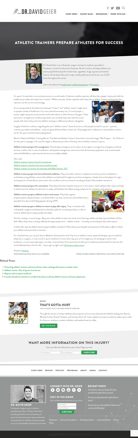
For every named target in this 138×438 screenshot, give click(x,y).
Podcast (60, 370)
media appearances (80, 84)
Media (93, 370)
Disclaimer (53, 419)
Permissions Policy (87, 419)
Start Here (71, 14)
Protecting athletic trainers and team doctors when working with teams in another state (41, 267)
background (66, 84)
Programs (72, 370)
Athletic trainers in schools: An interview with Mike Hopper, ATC (41, 168)
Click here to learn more (74, 245)
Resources (101, 14)
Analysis (25, 250)
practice (95, 84)
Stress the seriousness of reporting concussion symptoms (100, 254)
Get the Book (48, 325)
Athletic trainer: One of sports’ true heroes (22, 270)
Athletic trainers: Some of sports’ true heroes (32, 162)
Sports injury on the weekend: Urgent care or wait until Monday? (104, 406)
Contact (103, 370)
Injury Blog (86, 14)
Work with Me (118, 14)
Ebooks (49, 370)
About (83, 370)
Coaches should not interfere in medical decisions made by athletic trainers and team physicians (44, 276)
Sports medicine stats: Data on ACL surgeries (31, 254)
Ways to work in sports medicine (17, 273)
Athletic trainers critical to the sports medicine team (35, 165)
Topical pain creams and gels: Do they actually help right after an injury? (102, 391)
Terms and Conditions (68, 419)
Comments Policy (103, 419)
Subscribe (89, 352)
